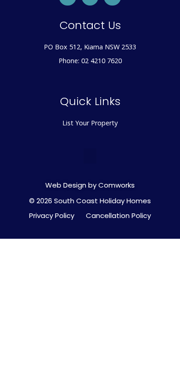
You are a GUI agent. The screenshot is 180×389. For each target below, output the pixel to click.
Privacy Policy (51, 215)
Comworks (116, 185)
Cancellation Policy (118, 215)
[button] (90, 156)
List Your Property (90, 122)
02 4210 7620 (101, 60)
